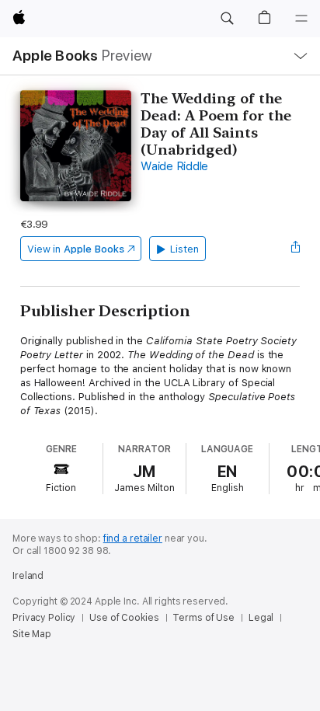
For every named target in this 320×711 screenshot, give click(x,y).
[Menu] (301, 18)
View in (75, 249)
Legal (261, 617)
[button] (226, 18)
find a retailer (132, 538)
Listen (184, 249)
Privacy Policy (43, 617)
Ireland (27, 575)
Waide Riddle (174, 166)
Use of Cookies (123, 617)
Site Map (31, 634)
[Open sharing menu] (295, 248)
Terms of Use (203, 617)
